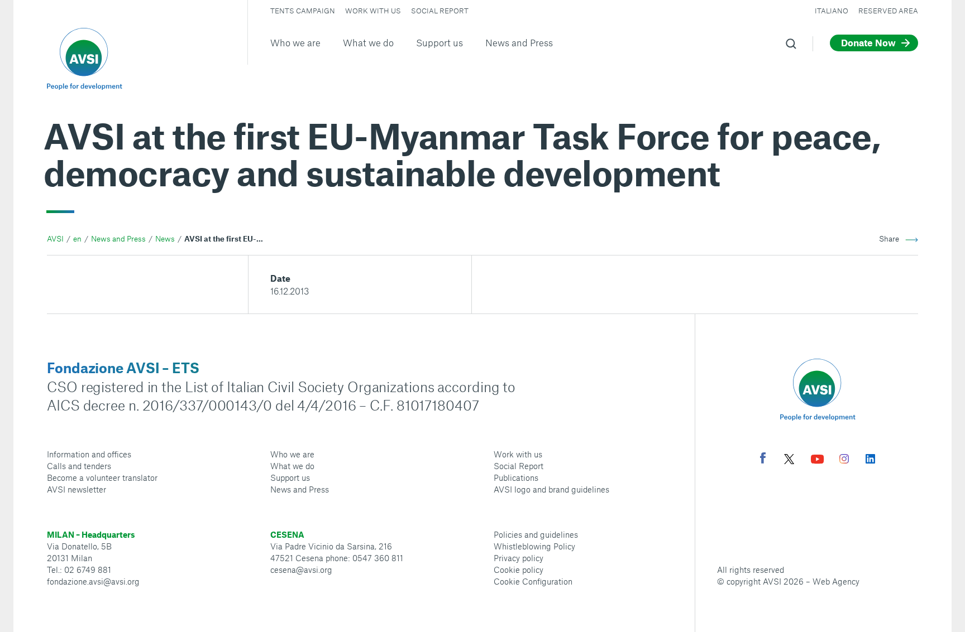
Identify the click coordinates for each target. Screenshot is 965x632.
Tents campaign (302, 10)
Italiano (831, 10)
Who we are (295, 42)
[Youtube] (817, 460)
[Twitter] (789, 460)
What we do (368, 42)
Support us (439, 42)
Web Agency (836, 581)
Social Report (440, 10)
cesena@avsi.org (301, 570)
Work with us (373, 10)
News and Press (519, 42)
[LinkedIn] (870, 460)
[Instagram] (844, 460)
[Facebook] (763, 459)
